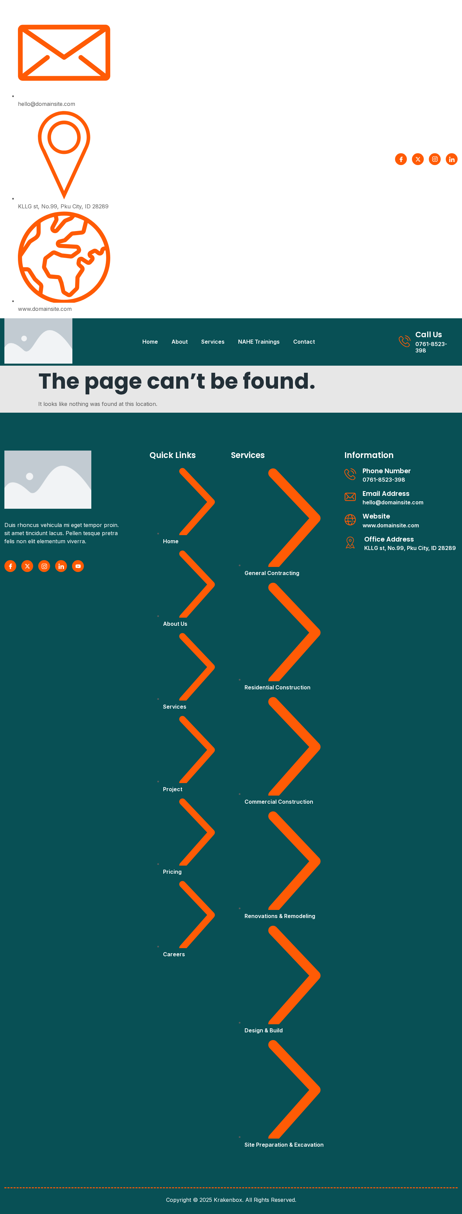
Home (150, 341)
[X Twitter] (418, 159)
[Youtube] (78, 566)
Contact (304, 341)
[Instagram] (435, 159)
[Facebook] (401, 159)
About (179, 341)
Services (213, 341)
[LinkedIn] (452, 159)
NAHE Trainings (259, 341)
